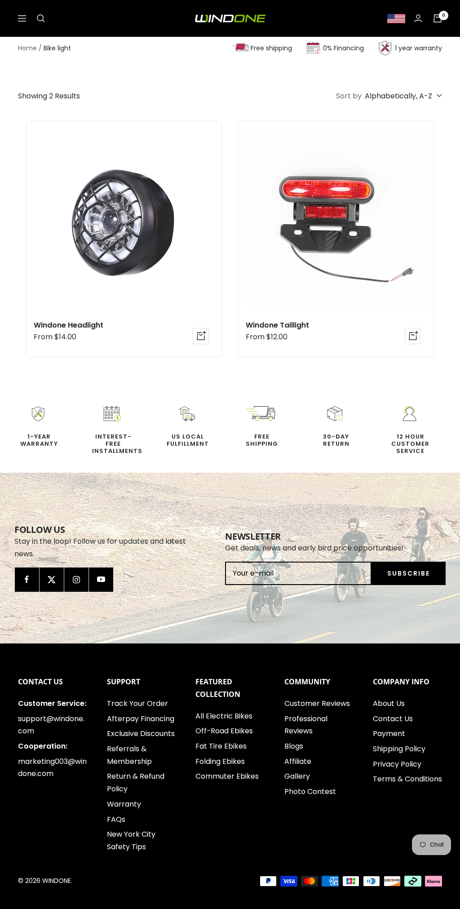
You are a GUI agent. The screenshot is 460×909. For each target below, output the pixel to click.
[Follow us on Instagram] (76, 579)
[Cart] (437, 18)
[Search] (41, 18)
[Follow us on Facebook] (26, 579)
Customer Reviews (317, 703)
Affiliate (297, 761)
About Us (389, 703)
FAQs (116, 819)
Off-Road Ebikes (224, 731)
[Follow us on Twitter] (51, 579)
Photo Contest (310, 791)
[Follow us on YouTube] (100, 579)
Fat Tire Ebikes (221, 746)
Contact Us (393, 719)
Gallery (297, 776)
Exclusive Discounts (141, 733)
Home (27, 48)
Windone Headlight (68, 325)
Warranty (124, 804)
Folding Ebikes (220, 761)
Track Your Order (137, 703)
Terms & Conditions (407, 779)
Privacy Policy (397, 764)
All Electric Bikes (223, 716)
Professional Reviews (305, 725)
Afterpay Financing (140, 719)
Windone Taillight (277, 325)
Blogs (293, 746)
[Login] (418, 18)
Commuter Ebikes (227, 776)
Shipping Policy (399, 749)
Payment (389, 733)
